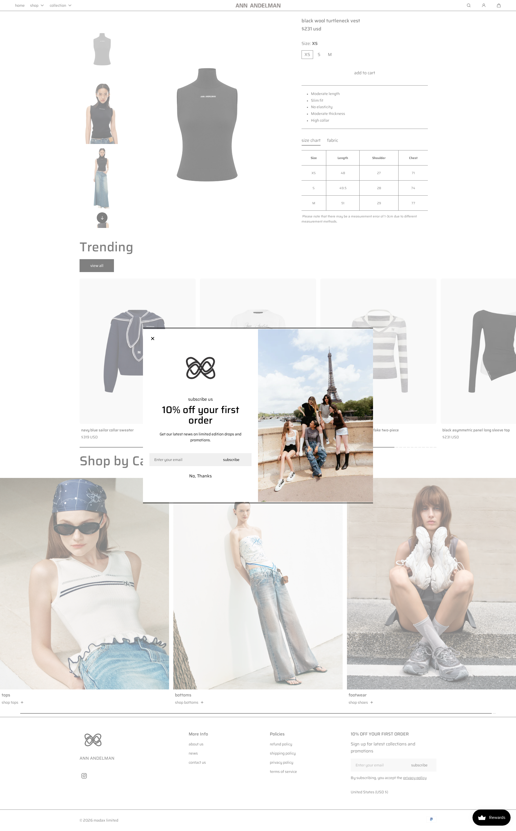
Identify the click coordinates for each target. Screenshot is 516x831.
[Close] (152, 338)
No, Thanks (200, 476)
